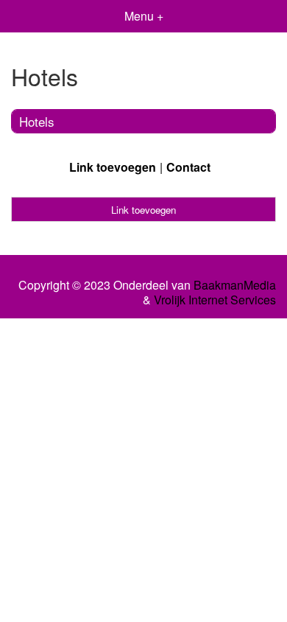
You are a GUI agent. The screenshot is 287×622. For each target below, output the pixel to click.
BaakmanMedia (235, 285)
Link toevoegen (112, 166)
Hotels (36, 121)
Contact (188, 166)
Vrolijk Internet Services (215, 300)
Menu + (143, 15)
